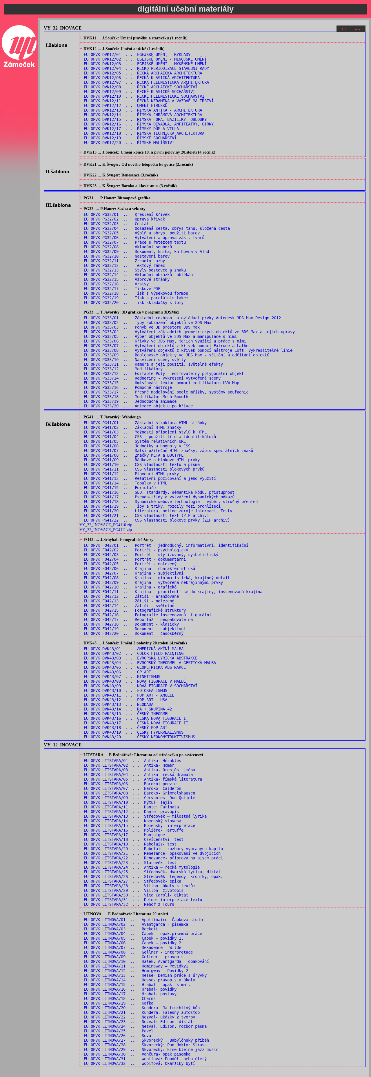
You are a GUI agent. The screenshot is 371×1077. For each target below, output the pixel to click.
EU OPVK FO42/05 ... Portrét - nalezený (130, 564)
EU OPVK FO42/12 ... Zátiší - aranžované (131, 596)
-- (357, 28)
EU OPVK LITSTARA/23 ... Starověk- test (130, 862)
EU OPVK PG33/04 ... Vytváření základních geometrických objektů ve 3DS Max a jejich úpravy (189, 331)
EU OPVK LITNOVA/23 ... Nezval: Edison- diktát (138, 1021)
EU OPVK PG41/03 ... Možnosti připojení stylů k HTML (145, 432)
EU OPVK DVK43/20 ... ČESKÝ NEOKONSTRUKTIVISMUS (139, 737)
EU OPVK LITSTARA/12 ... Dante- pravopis (131, 811)
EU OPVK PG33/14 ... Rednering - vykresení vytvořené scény (152, 378)
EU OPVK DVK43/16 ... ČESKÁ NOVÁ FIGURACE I (135, 718)
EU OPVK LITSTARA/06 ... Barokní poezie (130, 783)
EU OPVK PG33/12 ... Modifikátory (123, 369)
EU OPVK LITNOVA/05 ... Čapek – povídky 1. (133, 938)
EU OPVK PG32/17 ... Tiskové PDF (122, 288)
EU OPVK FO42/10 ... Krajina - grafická (130, 587)
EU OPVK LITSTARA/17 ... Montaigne (124, 834)
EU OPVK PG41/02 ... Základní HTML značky (132, 427)
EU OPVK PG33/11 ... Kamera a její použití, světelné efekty (153, 364)
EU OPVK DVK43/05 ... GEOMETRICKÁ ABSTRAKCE (135, 667)
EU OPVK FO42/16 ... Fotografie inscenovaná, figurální (147, 615)
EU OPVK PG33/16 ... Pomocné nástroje (128, 387)
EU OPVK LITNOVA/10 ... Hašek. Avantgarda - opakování (146, 961)
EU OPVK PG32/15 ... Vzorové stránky (127, 279)
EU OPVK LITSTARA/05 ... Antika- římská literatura (143, 779)
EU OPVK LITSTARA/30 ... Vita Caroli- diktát (136, 895)
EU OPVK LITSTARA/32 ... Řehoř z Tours (129, 904)
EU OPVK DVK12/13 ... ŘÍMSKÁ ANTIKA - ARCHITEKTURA (143, 110)
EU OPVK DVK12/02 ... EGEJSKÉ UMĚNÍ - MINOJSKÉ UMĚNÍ (145, 59)
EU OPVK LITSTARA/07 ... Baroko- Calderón (132, 788)
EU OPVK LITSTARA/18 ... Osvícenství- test (133, 839)
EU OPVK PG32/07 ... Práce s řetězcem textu (135, 242)
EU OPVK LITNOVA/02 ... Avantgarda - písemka (136, 924)
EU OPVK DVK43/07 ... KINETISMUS (122, 676)
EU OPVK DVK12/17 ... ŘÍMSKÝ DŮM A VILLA (131, 128)
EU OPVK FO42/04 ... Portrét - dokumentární (135, 559)
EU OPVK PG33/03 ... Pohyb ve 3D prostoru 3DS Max (142, 327)
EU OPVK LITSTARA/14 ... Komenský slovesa (132, 821)
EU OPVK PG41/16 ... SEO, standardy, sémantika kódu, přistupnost (159, 492)
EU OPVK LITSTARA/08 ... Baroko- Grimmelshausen (139, 793)
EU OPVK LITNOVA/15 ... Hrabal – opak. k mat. (137, 984)
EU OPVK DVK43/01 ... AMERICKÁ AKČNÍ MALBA (133, 648)
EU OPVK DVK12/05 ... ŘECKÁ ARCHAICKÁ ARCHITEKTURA (143, 73)
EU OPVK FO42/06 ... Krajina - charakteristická (139, 568)
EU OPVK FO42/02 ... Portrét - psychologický (136, 550)
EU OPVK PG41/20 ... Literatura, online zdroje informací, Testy (158, 511)
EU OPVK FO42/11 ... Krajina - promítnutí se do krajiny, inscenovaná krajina (173, 591)
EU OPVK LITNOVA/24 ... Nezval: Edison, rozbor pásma (145, 1026)
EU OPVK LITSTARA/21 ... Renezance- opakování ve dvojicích (152, 853)
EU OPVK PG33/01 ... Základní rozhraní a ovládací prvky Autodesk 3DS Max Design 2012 (182, 318)
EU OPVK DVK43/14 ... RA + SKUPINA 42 (128, 709)
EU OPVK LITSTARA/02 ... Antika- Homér (129, 765)
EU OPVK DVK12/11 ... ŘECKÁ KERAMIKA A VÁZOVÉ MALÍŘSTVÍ (149, 101)
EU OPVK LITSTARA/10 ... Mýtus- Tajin (128, 802)
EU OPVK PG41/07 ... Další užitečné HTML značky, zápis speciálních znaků (168, 450)
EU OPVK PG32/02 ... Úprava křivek (124, 219)
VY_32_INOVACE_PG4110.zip (105, 524)
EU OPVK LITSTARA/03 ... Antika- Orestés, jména (139, 770)
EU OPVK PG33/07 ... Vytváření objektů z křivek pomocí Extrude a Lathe (166, 345)
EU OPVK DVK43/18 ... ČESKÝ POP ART (125, 727)
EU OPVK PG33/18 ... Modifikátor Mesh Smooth (136, 396)
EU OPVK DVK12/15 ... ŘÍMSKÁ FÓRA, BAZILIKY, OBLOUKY (145, 119)
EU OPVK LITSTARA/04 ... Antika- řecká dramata (138, 774)
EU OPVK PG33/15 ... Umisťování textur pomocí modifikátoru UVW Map (161, 382)
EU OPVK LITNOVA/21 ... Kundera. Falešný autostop (142, 1012)
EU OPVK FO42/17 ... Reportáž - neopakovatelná (138, 619)
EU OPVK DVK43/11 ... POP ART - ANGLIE (129, 695)
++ (344, 28)
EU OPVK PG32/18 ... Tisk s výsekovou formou (136, 293)
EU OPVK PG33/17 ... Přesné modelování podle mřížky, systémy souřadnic (166, 392)
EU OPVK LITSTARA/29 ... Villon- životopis (133, 890)
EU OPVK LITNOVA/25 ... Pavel (118, 1031)
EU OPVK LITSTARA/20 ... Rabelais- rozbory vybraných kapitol (154, 848)
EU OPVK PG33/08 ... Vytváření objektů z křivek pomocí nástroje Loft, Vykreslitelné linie (188, 350)
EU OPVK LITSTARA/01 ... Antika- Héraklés (132, 760)
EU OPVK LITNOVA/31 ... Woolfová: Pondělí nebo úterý (145, 1058)
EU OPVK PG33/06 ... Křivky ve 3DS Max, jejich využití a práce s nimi (165, 341)
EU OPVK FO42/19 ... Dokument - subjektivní (135, 628)
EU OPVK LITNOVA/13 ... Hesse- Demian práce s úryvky (145, 975)
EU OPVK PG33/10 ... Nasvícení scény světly (135, 359)
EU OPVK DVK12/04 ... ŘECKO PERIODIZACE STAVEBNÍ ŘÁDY (146, 68)
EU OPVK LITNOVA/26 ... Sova (117, 1035)
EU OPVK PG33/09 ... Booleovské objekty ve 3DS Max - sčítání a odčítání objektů (176, 355)
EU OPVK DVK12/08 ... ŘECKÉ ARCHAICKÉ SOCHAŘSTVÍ (140, 87)
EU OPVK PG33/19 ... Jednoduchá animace (130, 401)
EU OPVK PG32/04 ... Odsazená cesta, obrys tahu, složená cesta (157, 228)
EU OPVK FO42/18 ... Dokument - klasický (131, 624)
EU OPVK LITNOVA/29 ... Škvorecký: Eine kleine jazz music (151, 1049)
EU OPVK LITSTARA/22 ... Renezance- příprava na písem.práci (153, 858)
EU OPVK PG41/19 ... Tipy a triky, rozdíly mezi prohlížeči (152, 506)
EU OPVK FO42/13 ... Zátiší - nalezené (129, 601)
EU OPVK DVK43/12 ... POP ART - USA (125, 699)
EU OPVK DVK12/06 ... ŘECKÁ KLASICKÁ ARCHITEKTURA (142, 77)
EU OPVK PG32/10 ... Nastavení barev (127, 256)
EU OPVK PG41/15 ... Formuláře (120, 487)
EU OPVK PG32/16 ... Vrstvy (116, 284)
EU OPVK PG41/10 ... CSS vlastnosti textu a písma (142, 464)
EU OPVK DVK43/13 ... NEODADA (118, 704)
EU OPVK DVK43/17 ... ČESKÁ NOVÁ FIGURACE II (136, 723)
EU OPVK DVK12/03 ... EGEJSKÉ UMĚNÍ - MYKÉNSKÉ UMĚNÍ (145, 63)
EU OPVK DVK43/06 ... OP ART (117, 672)
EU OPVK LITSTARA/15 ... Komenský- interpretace (139, 825)
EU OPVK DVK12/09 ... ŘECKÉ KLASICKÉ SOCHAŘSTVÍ (139, 91)
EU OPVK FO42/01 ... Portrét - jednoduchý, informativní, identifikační (166, 545)
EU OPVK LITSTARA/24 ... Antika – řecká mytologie (142, 867)
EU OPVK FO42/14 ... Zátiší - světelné (129, 605)
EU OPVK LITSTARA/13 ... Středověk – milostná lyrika (145, 816)
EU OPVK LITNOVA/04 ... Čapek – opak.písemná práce (143, 933)
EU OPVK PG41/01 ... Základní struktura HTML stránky (145, 422)
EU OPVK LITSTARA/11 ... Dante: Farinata (131, 807)
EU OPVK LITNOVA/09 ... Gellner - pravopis (133, 956)
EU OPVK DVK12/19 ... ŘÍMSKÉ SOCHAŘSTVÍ (130, 138)
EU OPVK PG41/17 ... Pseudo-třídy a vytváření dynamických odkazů (159, 497)
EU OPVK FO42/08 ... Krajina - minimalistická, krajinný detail (157, 577)
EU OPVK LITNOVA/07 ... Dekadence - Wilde (132, 947)
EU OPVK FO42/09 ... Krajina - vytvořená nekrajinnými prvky (153, 582)
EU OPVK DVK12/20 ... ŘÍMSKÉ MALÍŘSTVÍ (129, 142)
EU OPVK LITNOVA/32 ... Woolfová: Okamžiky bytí (139, 1063)
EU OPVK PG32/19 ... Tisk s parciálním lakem (136, 298)
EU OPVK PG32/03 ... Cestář (116, 223)
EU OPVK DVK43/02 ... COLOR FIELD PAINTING (133, 653)
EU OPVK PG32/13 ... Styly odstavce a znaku (135, 270)
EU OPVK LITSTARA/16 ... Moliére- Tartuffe (133, 830)
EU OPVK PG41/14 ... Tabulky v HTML (125, 483)
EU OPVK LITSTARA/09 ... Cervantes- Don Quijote (139, 797)
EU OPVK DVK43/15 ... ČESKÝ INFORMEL (127, 713)
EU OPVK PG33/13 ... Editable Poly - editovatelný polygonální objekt (164, 373)
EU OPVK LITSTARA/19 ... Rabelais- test (130, 844)
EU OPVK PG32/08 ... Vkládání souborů (128, 247)
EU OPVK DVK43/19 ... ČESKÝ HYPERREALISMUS (133, 732)
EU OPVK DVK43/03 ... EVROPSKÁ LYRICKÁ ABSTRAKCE (140, 658)
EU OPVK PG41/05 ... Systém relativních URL (135, 441)
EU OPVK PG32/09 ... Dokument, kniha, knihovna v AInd (146, 251)
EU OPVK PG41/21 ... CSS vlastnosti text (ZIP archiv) (146, 515)
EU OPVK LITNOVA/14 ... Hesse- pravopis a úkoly (139, 980)
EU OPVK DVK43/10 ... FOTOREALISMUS (125, 690)
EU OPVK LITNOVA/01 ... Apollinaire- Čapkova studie (144, 919)
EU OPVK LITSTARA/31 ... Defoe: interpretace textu (143, 899)
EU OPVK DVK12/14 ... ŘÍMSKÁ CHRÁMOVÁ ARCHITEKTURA (143, 114)
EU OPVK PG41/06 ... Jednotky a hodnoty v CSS (137, 446)
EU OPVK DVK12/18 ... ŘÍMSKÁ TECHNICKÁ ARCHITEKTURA (144, 133)
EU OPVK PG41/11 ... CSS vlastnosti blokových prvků (144, 469)
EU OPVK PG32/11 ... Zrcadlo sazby (124, 260)
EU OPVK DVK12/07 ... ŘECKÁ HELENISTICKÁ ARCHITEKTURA (146, 82)
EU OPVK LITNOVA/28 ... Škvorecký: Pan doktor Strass (145, 1045)
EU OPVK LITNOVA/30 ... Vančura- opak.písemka (137, 1054)
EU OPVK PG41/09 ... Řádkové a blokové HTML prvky (142, 460)
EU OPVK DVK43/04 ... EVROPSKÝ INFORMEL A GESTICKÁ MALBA (150, 662)
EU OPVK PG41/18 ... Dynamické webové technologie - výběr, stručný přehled (171, 501)
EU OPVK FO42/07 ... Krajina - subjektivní (133, 573)
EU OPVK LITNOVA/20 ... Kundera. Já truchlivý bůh (142, 1007)
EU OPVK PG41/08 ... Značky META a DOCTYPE (133, 455)
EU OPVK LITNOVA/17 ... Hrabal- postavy (130, 994)
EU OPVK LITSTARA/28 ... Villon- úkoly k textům (139, 885)
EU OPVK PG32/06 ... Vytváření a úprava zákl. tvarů (144, 237)
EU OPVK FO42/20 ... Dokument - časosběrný (133, 633)
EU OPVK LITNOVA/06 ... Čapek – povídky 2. (133, 943)
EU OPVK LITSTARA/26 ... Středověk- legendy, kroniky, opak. (153, 876)
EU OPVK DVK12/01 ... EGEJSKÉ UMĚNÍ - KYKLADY (137, 54)
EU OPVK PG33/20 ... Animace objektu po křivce (138, 406)
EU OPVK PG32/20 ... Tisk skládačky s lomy (133, 302)
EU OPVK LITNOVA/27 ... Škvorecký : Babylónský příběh (146, 1040)
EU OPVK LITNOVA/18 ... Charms (120, 998)
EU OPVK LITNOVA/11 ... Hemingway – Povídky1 (136, 966)
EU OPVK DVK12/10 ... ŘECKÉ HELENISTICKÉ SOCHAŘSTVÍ (144, 96)
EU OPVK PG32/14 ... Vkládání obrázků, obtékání (139, 274)
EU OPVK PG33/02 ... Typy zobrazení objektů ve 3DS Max (147, 322)
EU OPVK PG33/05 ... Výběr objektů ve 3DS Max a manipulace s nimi (160, 336)
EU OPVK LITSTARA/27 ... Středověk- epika (132, 881)
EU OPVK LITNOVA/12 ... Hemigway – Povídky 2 (136, 970)
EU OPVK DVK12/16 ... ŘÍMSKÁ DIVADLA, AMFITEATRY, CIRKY (149, 124)
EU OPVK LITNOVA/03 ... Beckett (121, 929)
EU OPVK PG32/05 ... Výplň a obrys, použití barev (142, 233)
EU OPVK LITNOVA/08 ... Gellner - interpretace (138, 952)
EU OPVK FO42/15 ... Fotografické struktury (135, 610)
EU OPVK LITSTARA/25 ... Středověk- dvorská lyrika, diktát (152, 872)
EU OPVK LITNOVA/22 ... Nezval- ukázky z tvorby (139, 1017)
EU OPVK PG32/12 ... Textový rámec (124, 265)
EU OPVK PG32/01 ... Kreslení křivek (127, 214)
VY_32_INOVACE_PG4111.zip (105, 529)
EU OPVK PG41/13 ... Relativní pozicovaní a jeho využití (150, 478)
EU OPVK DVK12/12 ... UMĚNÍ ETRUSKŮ (125, 105)
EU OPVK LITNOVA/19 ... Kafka (118, 1003)
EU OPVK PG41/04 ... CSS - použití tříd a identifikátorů (150, 436)
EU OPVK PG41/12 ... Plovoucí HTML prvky (131, 473)
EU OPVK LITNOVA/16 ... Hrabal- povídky (130, 989)
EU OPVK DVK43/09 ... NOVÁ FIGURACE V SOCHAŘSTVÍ (140, 686)
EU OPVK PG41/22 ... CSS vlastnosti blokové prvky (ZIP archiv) (157, 520)
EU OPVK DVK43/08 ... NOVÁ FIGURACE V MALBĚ (135, 681)
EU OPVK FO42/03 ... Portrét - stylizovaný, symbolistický (151, 554)
